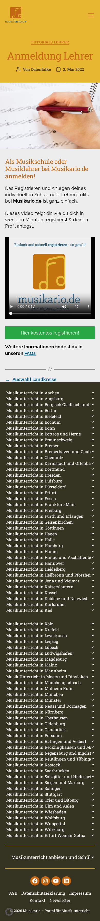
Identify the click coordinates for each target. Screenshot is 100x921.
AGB (13, 893)
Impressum (80, 893)
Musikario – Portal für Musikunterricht (56, 910)
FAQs (30, 353)
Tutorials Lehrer (50, 42)
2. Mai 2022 (73, 69)
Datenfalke (41, 69)
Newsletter (60, 900)
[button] (9, 912)
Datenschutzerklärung (43, 893)
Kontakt (37, 900)
